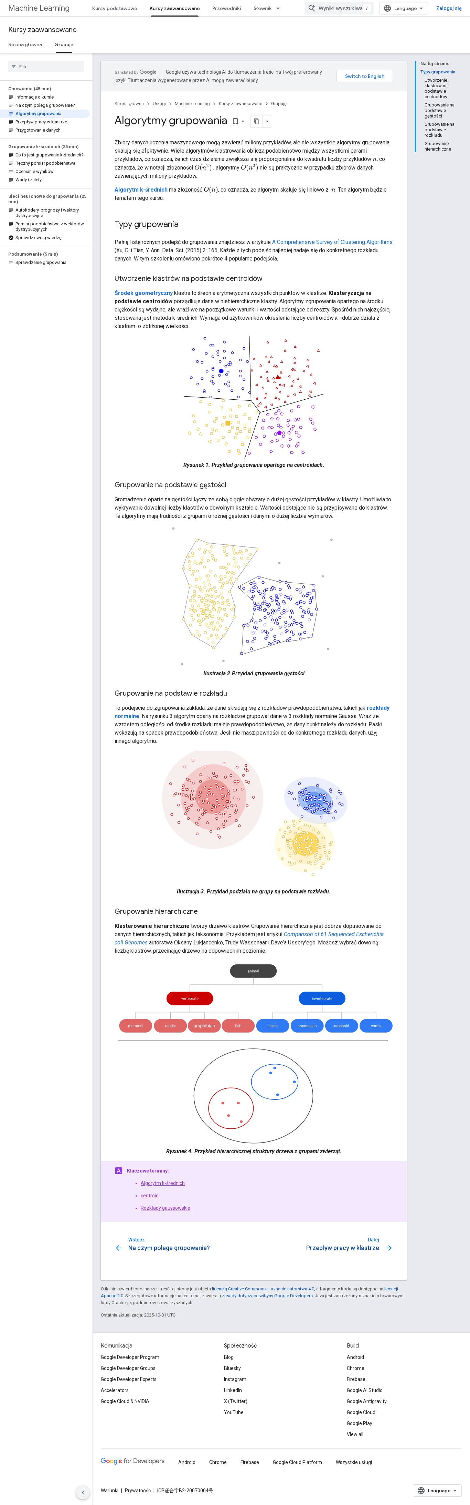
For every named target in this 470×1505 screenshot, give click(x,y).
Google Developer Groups (128, 1368)
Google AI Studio (365, 1390)
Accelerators (115, 1390)
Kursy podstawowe (114, 8)
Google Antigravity (367, 1401)
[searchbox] (46, 66)
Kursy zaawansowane (175, 8)
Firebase (356, 1379)
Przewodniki (226, 8)
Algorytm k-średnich (163, 1183)
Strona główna (25, 44)
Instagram (235, 1379)
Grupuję (63, 44)
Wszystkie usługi (354, 1462)
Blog (229, 1357)
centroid (150, 1195)
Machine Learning (39, 8)
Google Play (359, 1423)
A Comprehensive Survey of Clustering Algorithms (332, 242)
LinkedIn (233, 1390)
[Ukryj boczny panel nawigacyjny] (83, 1492)
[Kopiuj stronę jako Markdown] (256, 121)
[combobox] (339, 8)
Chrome (355, 1368)
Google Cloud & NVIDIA (125, 1401)
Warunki (109, 1490)
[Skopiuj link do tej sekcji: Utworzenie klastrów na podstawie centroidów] (269, 279)
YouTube (234, 1412)
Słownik (263, 8)
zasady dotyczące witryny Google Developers (267, 1295)
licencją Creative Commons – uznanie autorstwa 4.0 (263, 1288)
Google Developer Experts (129, 1379)
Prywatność (138, 1490)
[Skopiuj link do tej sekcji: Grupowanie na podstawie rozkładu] (234, 694)
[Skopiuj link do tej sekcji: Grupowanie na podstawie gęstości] (233, 485)
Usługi (159, 103)
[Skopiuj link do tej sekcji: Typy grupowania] (185, 225)
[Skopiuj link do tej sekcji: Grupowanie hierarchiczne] (205, 912)
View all (355, 1434)
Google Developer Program (130, 1357)
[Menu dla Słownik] (280, 8)
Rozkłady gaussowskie (165, 1208)
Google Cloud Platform (297, 1462)
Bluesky (232, 1368)
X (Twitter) (235, 1401)
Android (355, 1357)
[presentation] (375, 159)
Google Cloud (361, 1412)
